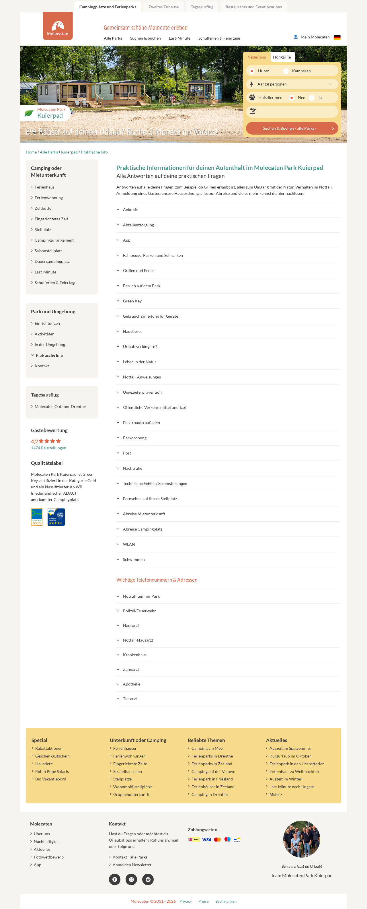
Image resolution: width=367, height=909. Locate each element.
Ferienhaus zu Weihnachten (294, 771)
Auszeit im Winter (286, 778)
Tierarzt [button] (130, 698)
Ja (320, 97)
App (37, 864)
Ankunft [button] (130, 209)
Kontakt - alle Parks (130, 856)
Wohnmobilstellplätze (133, 786)
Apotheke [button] (131, 683)
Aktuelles (42, 849)
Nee (301, 97)
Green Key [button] (132, 300)
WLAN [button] (129, 544)
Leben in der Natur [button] (139, 361)
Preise (203, 901)
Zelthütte (43, 208)
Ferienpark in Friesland (212, 778)
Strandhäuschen (127, 771)
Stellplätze (122, 778)
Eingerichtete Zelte (130, 763)
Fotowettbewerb (49, 856)
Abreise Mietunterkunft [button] (144, 513)
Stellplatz (43, 229)
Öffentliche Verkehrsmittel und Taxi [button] (154, 407)
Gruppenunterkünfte (131, 794)
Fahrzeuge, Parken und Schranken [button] (153, 255)
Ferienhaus (44, 186)
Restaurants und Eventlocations (254, 6)
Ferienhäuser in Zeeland (213, 786)
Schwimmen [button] (134, 559)
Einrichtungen (47, 323)
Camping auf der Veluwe (213, 771)
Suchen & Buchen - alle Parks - (290, 128)
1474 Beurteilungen (48, 447)
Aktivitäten (44, 333)
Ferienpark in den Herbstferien (297, 763)
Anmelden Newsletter (132, 864)
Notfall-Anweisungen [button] (142, 376)
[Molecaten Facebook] (114, 879)
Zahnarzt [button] (131, 669)
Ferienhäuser (125, 748)
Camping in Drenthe (210, 794)
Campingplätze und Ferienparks (107, 6)
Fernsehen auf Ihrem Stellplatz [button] (150, 498)
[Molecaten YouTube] (148, 879)
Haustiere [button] (131, 331)
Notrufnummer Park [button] (141, 596)
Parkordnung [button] (135, 437)
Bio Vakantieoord (50, 778)
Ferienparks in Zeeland (212, 763)
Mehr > (276, 794)
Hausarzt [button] (131, 625)
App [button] (126, 240)
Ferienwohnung (49, 197)
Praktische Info (49, 355)
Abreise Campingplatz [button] (142, 529)
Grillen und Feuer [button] (138, 270)
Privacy (185, 901)
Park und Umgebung (53, 311)
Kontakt (42, 365)
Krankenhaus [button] (135, 654)
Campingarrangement (54, 240)
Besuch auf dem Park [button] (141, 285)
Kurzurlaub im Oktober (290, 755)
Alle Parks (113, 38)
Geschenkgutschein (52, 755)
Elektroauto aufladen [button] (141, 422)
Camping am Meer (208, 748)
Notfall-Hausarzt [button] (138, 640)
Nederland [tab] (256, 57)
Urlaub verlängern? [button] (140, 346)
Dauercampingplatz (52, 261)
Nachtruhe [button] (132, 468)
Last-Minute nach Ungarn (292, 786)
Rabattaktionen (49, 748)
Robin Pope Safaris (52, 771)
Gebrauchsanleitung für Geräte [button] (150, 316)
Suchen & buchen (145, 38)
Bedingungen (226, 901)
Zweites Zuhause (164, 6)
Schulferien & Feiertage (219, 38)
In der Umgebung (50, 344)
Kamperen (298, 70)
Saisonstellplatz (48, 250)
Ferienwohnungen (129, 755)
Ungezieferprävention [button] (142, 392)
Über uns (42, 833)
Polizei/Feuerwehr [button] (139, 610)
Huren (264, 70)
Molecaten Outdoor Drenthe (60, 406)
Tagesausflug (202, 6)
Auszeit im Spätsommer (290, 748)
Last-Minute (179, 38)
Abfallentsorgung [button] (138, 224)
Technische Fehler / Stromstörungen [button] (155, 483)
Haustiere (44, 763)
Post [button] (127, 452)
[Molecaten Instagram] (131, 879)
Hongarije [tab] (282, 57)
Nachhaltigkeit (47, 841)
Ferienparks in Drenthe (212, 755)
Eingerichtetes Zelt (51, 218)
